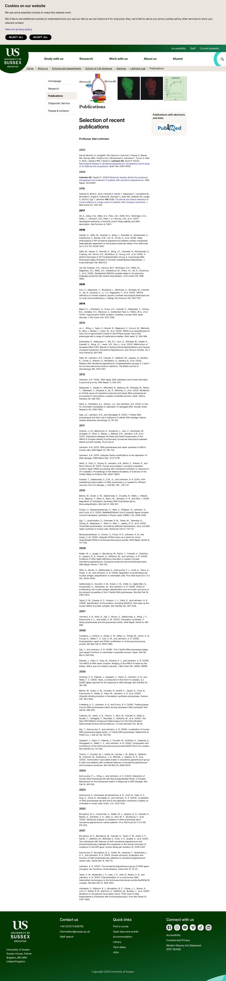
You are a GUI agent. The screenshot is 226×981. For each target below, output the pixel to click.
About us (150, 59)
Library (117, 941)
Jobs (116, 952)
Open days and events (125, 931)
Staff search (66, 936)
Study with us (53, 59)
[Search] (220, 59)
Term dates (119, 947)
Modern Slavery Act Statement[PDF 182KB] (183, 947)
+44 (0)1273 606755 (71, 926)
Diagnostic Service (59, 103)
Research (86, 59)
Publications (55, 95)
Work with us (118, 59)
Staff (193, 48)
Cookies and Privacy (178, 940)
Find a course (120, 926)
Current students (209, 48)
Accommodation (122, 936)
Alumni (178, 59)
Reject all (16, 37)
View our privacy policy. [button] (18, 29)
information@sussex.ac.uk (75, 931)
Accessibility (178, 48)
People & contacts (58, 110)
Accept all (40, 37)
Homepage (54, 81)
